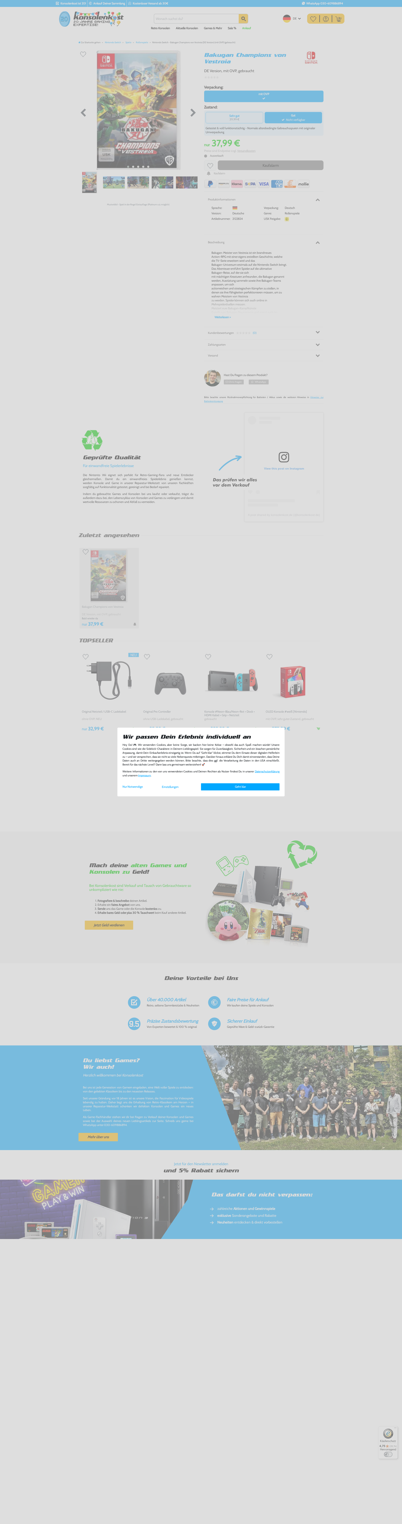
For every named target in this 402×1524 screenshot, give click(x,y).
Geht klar (240, 787)
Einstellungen (170, 787)
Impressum (144, 775)
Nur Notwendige (132, 787)
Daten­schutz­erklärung (267, 771)
